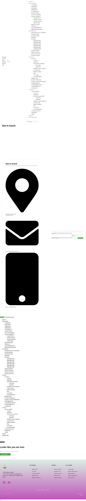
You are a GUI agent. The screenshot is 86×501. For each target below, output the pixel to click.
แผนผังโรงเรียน (34, 6)
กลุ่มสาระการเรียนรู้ (35, 91)
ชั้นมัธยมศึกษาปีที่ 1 (37, 40)
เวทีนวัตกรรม (33, 26)
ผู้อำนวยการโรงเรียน (57, 469)
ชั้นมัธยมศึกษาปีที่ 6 (37, 48)
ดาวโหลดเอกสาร (34, 88)
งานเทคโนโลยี (34, 112)
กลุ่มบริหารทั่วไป (37, 22)
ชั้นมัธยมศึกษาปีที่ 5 (37, 47)
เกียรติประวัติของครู (71, 473)
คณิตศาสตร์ (36, 61)
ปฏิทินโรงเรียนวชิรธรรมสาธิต (36, 29)
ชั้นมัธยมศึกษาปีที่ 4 (37, 45)
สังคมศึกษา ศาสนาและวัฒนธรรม (40, 68)
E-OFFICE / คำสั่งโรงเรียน (36, 79)
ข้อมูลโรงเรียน (32, 3)
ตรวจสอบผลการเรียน (35, 35)
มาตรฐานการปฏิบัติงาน (35, 16)
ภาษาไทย (35, 60)
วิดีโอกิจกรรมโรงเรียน (35, 52)
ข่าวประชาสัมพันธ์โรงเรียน (36, 27)
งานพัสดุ (32, 114)
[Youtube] (9, 482)
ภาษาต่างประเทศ (37, 70)
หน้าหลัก (31, 1)
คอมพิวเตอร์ (38, 66)
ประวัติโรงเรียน (34, 4)
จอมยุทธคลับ (46, 489)
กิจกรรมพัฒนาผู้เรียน (38, 76)
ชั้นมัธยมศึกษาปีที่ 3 (37, 44)
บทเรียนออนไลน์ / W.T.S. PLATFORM (38, 32)
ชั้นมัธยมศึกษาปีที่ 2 (37, 42)
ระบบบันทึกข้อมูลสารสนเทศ (36, 84)
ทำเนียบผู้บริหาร (34, 8)
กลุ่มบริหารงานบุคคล (38, 19)
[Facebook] (4, 482)
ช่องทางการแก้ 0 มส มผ (35, 53)
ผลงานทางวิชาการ (71, 477)
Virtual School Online (35, 34)
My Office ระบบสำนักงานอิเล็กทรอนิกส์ (38, 81)
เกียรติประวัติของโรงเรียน (72, 471)
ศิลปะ (35, 73)
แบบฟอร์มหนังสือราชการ (36, 86)
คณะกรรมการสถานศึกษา (36, 14)
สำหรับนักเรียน (32, 31)
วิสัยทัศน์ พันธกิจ (34, 9)
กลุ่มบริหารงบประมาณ (38, 21)
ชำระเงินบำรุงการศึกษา (35, 55)
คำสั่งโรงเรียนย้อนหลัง (35, 83)
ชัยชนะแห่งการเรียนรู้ (35, 24)
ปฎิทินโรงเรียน (34, 469)
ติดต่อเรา (31, 115)
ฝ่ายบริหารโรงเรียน (35, 13)
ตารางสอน (33, 58)
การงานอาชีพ (36, 75)
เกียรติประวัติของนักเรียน (72, 475)
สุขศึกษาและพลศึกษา (38, 71)
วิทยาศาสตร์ (38, 65)
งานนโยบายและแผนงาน (36, 110)
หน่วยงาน (31, 89)
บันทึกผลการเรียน (34, 78)
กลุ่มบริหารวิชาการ (37, 17)
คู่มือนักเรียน (33, 37)
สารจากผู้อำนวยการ (35, 11)
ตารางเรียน (33, 39)
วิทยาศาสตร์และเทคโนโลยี (39, 63)
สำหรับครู (31, 57)
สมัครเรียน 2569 (32, 117)
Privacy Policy (79, 493)
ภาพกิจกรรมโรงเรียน (35, 50)
